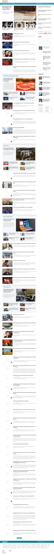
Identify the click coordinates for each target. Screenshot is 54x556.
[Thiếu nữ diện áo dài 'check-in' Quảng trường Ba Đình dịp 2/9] (5, 163)
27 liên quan (43, 12)
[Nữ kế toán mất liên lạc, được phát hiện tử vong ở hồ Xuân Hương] (7, 412)
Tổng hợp (10, 551)
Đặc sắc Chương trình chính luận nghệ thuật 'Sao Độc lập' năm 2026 (24, 277)
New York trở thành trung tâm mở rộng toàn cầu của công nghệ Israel (30, 93)
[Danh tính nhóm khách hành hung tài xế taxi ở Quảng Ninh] (7, 25)
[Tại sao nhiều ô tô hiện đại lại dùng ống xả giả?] (7, 447)
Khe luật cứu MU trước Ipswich (18, 33)
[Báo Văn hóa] (14, 437)
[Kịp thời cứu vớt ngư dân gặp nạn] (7, 130)
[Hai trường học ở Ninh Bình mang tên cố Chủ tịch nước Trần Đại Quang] (7, 255)
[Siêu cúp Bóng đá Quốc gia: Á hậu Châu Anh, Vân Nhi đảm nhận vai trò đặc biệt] (7, 395)
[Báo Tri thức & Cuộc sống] (10, 311)
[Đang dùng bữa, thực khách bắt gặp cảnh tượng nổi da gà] (25, 13)
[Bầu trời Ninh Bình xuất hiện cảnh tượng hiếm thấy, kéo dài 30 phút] (7, 325)
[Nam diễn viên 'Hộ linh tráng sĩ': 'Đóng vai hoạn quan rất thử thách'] (7, 272)
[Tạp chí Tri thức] (13, 43)
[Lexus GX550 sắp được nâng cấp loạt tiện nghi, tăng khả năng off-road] (5, 309)
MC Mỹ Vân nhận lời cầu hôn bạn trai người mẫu (21, 50)
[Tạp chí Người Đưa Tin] (3, 10)
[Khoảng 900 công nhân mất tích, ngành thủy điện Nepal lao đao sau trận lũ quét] (7, 429)
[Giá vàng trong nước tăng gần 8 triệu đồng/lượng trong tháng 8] (25, 84)
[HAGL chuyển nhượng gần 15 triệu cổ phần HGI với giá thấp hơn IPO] (7, 351)
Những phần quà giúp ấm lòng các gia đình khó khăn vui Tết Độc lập (24, 530)
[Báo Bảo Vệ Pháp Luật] (13, 342)
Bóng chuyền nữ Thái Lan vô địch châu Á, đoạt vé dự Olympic (23, 375)
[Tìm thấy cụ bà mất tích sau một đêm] (7, 263)
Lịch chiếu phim (47, 111)
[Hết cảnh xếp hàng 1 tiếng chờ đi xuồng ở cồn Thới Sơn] (25, 154)
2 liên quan (30, 99)
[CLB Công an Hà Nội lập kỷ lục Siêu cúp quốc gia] (7, 404)
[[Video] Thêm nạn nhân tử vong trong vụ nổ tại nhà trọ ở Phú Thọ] (40, 69)
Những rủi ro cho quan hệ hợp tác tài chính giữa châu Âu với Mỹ (13, 93)
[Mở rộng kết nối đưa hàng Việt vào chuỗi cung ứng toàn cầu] (22, 98)
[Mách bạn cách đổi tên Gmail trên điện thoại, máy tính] (22, 239)
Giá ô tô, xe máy (41, 108)
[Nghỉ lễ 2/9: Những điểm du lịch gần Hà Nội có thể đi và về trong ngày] (5, 168)
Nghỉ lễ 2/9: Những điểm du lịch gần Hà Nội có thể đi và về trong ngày (13, 168)
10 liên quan (18, 104)
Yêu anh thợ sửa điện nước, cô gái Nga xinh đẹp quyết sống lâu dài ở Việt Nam (30, 163)
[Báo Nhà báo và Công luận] (14, 445)
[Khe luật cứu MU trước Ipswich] (7, 36)
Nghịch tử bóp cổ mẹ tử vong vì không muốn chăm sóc (46, 77)
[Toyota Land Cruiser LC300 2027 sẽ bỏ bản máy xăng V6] (22, 304)
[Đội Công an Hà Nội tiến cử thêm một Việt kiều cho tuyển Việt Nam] (7, 62)
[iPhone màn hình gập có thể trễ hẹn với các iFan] (25, 225)
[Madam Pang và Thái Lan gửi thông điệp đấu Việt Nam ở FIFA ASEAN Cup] (40, 100)
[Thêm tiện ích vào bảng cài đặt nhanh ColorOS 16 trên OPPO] (22, 234)
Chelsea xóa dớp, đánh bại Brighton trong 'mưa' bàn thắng (22, 207)
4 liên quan (18, 120)
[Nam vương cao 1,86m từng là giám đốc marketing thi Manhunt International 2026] (7, 334)
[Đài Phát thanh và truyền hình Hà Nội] (44, 53)
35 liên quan (48, 70)
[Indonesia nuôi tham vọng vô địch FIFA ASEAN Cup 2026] (7, 524)
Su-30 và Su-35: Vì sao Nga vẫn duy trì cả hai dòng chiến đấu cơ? (23, 496)
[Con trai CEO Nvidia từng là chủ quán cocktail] (5, 98)
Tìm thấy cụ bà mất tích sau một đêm (19, 260)
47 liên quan (17, 514)
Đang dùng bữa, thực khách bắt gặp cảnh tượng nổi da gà (7, 8)
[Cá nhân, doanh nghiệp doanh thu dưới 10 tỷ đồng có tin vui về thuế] (7, 246)
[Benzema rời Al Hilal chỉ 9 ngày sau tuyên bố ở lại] (7, 45)
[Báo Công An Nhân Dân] (41, 33)
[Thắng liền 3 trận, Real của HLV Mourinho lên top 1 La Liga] (31, 25)
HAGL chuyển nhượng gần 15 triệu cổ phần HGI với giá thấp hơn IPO (24, 348)
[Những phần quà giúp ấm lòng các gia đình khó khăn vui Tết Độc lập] (7, 533)
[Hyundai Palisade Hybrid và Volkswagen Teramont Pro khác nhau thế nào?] (25, 295)
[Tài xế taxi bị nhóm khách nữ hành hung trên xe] (40, 48)
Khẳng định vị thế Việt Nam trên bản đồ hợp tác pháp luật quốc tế (24, 513)
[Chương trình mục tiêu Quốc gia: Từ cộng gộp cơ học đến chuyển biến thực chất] (7, 69)
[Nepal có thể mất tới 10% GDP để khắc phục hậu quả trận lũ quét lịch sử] (40, 63)
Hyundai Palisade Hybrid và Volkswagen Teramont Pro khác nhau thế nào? (8, 291)
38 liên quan (18, 244)
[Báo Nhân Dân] (4, 82)
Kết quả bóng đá (47, 107)
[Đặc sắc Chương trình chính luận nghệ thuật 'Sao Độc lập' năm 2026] (7, 280)
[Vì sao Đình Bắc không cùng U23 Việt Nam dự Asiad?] (40, 83)
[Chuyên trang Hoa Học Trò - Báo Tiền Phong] (13, 420)
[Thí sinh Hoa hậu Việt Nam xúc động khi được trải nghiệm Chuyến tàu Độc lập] (7, 421)
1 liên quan (13, 239)
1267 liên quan (8, 82)
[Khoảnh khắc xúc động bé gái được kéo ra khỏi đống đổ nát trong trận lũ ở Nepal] (40, 57)
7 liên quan (17, 43)
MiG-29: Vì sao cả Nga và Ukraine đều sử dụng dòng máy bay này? (24, 110)
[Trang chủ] (5, 1)
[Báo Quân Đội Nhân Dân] (14, 376)
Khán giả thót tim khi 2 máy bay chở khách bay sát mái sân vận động (24, 173)
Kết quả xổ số (40, 107)
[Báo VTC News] (14, 104)
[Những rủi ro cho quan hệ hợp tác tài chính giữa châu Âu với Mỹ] (5, 93)
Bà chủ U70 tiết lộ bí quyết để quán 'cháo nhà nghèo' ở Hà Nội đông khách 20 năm (30, 168)
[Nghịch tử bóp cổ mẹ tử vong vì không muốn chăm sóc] (40, 78)
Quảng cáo (3, 553)
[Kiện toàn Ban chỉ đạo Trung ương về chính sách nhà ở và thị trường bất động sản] (7, 368)
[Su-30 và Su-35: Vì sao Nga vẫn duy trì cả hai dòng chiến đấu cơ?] (7, 499)
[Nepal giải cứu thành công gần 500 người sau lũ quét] (40, 53)
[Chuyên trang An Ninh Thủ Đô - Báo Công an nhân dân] (26, 30)
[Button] (51, 4)
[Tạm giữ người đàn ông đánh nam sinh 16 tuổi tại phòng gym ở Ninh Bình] (7, 184)
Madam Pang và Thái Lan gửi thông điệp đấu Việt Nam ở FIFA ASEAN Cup (46, 100)
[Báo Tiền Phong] (14, 120)
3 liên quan (17, 192)
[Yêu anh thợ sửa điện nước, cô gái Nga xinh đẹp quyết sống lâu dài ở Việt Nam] (22, 163)
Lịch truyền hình (41, 111)
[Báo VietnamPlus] (10, 95)
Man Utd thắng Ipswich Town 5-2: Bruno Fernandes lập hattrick (23, 103)
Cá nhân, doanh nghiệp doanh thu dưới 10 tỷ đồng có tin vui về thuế (24, 243)
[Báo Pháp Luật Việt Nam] (14, 514)
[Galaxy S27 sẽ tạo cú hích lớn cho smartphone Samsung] (5, 234)
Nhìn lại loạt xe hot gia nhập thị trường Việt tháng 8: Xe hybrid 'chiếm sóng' (13, 304)
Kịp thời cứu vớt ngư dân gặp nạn (18, 127)
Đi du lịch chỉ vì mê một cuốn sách (18, 314)
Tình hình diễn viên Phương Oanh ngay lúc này (20, 504)
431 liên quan (46, 53)
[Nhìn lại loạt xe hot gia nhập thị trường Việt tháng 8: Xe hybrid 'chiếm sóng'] (5, 304)
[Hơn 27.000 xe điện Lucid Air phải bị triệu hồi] (22, 309)
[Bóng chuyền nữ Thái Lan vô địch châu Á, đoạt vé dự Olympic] (7, 378)
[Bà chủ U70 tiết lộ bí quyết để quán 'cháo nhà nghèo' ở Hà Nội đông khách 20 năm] (22, 168)
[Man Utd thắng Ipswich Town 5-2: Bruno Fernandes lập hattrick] (7, 106)
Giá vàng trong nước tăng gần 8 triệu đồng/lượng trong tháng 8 (8, 80)
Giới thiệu (3, 551)
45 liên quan (18, 481)
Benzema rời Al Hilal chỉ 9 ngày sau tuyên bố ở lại (21, 42)
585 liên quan (14, 95)
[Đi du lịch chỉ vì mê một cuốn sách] (7, 317)
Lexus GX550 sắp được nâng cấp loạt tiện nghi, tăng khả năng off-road (13, 309)
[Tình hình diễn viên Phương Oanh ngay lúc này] (7, 507)
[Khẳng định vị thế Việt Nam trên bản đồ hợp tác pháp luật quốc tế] (7, 516)
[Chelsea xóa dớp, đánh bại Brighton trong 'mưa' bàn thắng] (7, 210)
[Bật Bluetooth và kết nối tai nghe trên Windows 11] (5, 239)
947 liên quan (13, 99)
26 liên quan (18, 376)
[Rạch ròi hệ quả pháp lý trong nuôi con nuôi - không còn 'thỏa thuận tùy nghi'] (7, 455)
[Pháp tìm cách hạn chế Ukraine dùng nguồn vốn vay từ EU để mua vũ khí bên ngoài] (7, 139)
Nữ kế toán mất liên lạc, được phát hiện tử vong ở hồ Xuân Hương (24, 409)
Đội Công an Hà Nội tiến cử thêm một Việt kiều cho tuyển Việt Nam (24, 59)
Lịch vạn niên (46, 108)
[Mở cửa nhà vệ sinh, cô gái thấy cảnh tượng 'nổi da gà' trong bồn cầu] (19, 25)
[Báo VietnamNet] (3, 30)
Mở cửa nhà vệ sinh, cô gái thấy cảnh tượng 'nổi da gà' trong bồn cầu (19, 29)
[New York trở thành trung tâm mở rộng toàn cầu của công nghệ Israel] (22, 93)
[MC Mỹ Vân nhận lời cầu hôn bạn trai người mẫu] (7, 53)
